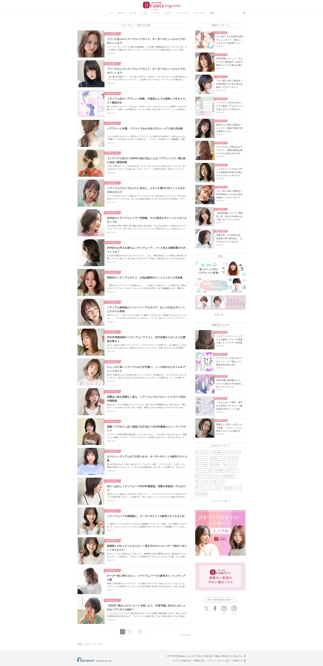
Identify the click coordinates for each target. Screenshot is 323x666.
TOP (79, 644)
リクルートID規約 (179, 661)
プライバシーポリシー (216, 661)
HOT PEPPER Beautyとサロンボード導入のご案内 (188, 656)
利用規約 (197, 661)
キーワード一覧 (219, 501)
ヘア (87, 644)
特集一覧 (219, 314)
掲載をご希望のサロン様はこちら (229, 656)
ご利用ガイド (237, 661)
